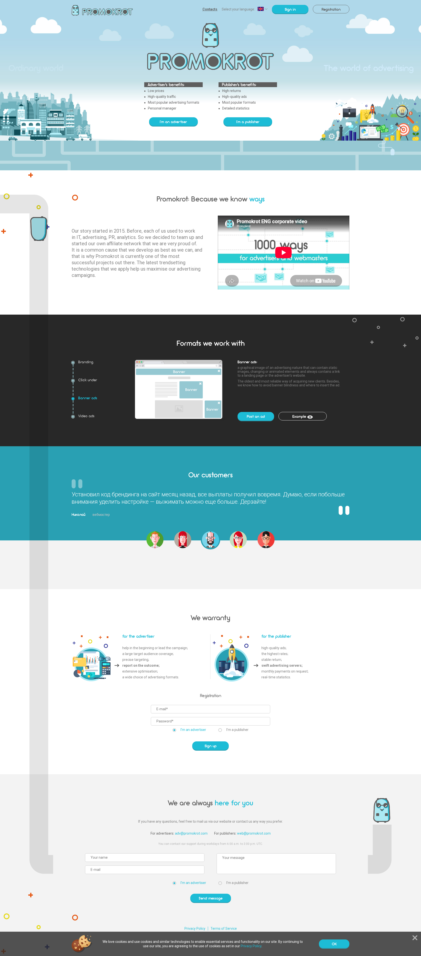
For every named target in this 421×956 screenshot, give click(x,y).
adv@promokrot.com (191, 833)
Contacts (209, 9)
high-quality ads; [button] (274, 648)
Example (299, 416)
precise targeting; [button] (135, 660)
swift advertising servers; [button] (282, 665)
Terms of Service (223, 928)
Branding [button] (85, 362)
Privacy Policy (194, 928)
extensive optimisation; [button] (140, 671)
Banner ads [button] (87, 398)
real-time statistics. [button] (276, 677)
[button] (154, 539)
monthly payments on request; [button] (284, 671)
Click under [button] (87, 380)
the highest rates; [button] (274, 654)
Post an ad (256, 416)
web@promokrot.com (254, 833)
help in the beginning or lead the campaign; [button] (155, 648)
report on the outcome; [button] (141, 665)
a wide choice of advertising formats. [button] (150, 677)
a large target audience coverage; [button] (148, 654)
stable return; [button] (271, 660)
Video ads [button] (86, 416)
